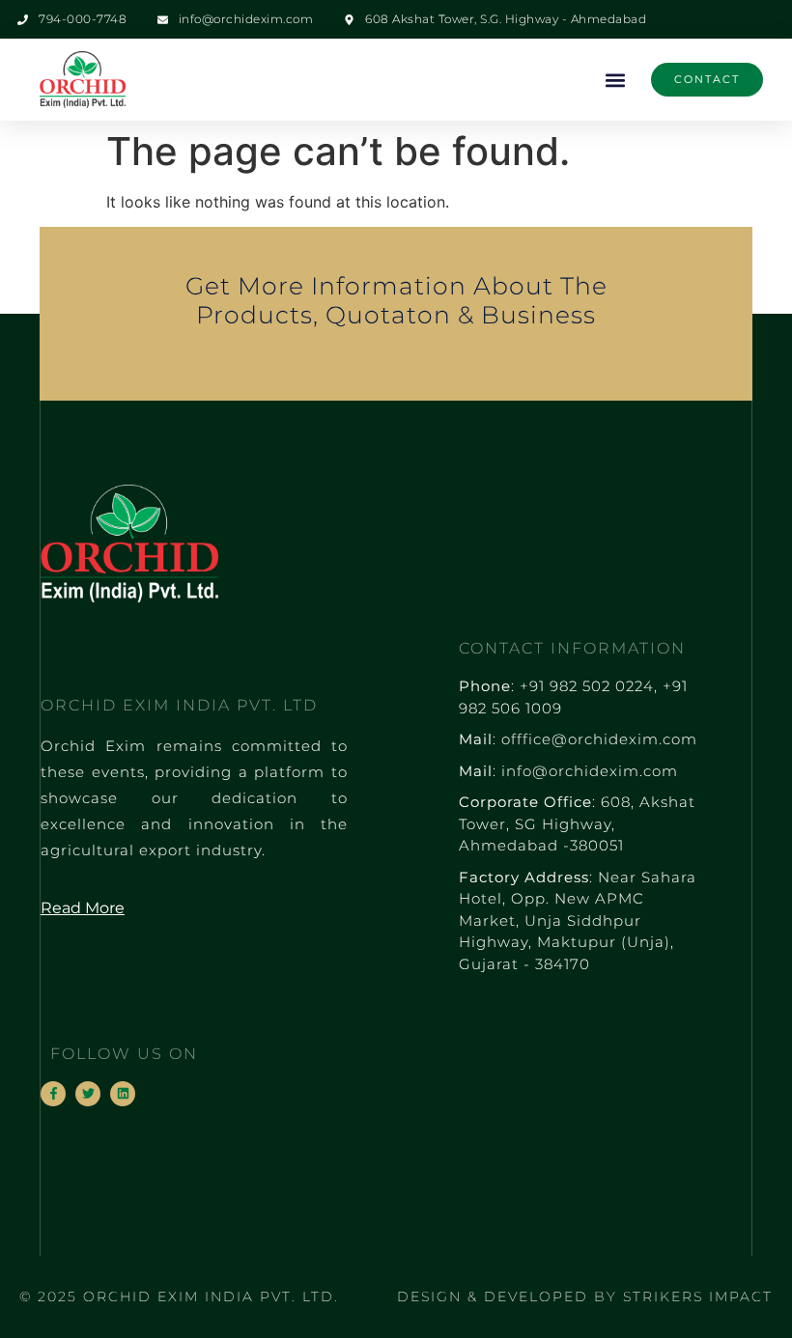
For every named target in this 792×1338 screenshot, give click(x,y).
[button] (616, 80)
